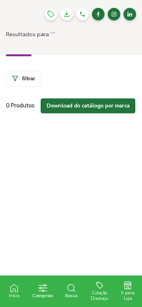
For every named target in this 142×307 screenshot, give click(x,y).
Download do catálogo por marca (88, 105)
